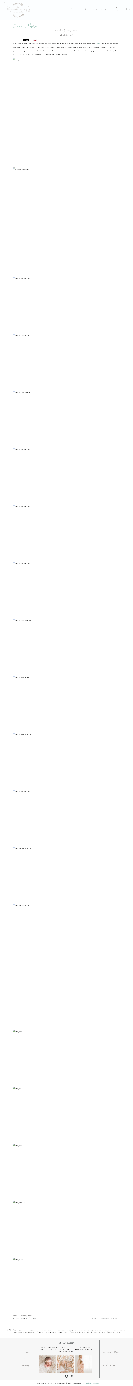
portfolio (106, 9)
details (93, 9)
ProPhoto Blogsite (92, 1383)
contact (126, 9)
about (83, 9)
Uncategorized (27, 1315)
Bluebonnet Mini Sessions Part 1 (104, 1318)
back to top (109, 1365)
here (98, 43)
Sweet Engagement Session (26, 1318)
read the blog (110, 1352)
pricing (26, 1365)
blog (117, 9)
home (73, 9)
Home (27, 1359)
